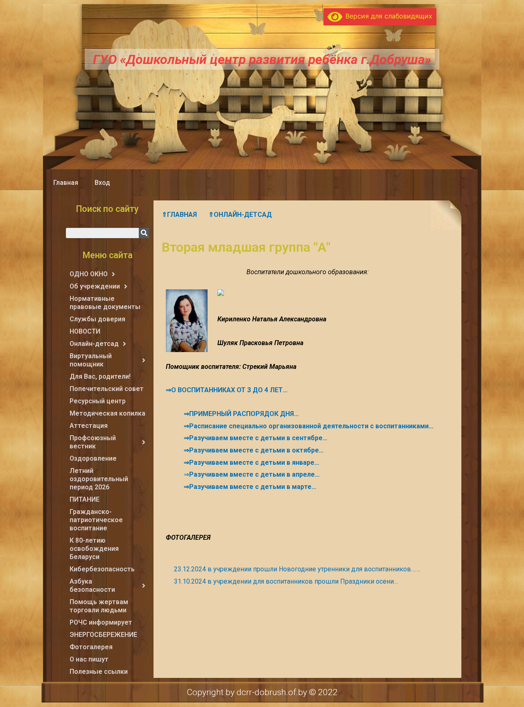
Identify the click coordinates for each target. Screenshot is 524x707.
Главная (65, 182)
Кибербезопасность (102, 569)
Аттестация (89, 426)
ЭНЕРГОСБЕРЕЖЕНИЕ (103, 635)
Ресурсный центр (98, 401)
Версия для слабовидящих (387, 16)
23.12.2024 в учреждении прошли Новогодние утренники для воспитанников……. (297, 569)
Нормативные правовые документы (105, 303)
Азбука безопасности (92, 585)
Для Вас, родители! (100, 376)
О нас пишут (89, 659)
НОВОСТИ (85, 331)
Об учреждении (95, 286)
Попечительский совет (107, 389)
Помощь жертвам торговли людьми (99, 606)
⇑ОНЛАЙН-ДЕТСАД (240, 214)
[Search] (144, 233)
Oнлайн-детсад (94, 344)
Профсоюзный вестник (93, 442)
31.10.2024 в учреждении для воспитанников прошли (257, 581)
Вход (102, 182)
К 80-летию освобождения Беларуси (94, 549)
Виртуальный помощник (91, 360)
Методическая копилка (107, 413)
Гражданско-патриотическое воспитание (96, 520)
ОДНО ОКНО (89, 274)
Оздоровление (93, 458)
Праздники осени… (369, 581)
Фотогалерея (91, 647)
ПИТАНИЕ (84, 499)
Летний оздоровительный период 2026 (99, 479)
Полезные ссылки (99, 671)
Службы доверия (97, 319)
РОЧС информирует (101, 622)
